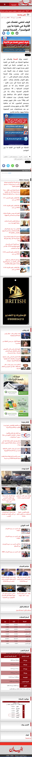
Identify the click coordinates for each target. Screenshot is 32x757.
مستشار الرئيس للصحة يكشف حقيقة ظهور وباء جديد (12, 222)
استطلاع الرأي (24, 606)
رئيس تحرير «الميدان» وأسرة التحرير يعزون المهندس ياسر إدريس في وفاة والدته (9, 579)
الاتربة (20, 156)
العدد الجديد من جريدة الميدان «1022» (12, 537)
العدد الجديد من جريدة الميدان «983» (11, 552)
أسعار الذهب (24, 650)
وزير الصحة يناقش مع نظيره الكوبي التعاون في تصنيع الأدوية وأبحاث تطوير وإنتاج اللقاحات (11, 262)
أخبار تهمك (25, 468)
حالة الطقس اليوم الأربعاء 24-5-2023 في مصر (11, 268)
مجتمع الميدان (24, 566)
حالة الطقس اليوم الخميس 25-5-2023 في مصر (11, 253)
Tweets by (28, 738)
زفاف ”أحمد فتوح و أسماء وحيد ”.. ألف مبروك (23, 594)
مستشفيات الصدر (13, 156)
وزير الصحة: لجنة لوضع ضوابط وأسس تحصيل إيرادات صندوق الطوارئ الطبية (12, 184)
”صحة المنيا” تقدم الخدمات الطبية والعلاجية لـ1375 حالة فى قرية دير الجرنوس (11, 246)
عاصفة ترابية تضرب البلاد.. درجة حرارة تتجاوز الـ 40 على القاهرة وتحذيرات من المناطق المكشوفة (11, 192)
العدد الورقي (25, 525)
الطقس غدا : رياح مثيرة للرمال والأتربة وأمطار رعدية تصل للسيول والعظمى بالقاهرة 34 (11, 231)
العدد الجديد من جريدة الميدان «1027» (12, 529)
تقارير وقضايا (21, 14)
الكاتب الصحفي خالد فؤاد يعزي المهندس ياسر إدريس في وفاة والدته (23, 579)
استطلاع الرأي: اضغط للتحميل (23, 610)
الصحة (15, 58)
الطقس (5, 156)
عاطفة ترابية (27, 159)
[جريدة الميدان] (16, 301)
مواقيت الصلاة (24, 698)
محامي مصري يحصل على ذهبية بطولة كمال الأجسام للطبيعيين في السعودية (8, 595)
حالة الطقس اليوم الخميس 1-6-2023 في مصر (11, 199)
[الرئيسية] (14, 4)
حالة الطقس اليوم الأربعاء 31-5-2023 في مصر (11, 206)
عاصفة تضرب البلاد (18, 159)
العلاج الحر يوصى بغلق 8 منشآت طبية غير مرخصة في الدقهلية (11, 214)
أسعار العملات (24, 616)
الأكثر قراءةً (25, 421)
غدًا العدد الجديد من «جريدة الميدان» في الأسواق (11, 545)
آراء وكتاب (25, 330)
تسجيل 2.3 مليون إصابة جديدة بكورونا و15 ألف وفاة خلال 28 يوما (12, 238)
